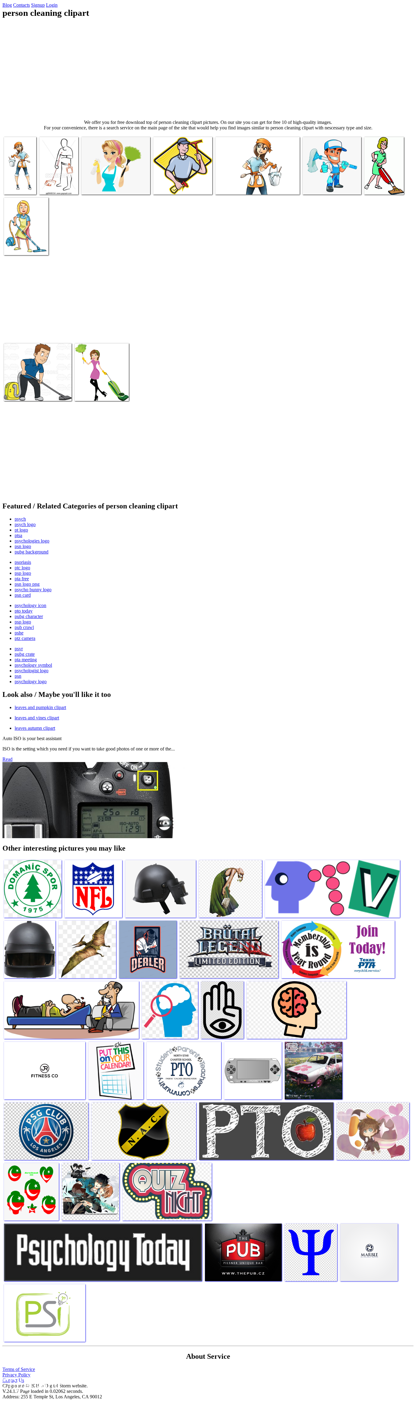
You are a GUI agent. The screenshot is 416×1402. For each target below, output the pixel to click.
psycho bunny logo (33, 589)
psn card (23, 595)
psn (18, 676)
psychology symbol (33, 665)
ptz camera (25, 638)
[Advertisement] (208, 68)
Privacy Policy (16, 1374)
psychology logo (31, 681)
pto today (24, 610)
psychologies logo (32, 540)
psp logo (23, 573)
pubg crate (25, 654)
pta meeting (26, 659)
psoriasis (23, 562)
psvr (19, 648)
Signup (38, 5)
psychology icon (30, 605)
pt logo (21, 529)
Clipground (30, 1383)
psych (20, 519)
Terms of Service (18, 1369)
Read (7, 759)
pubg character (29, 616)
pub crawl (24, 627)
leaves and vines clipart (37, 717)
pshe (19, 632)
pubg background (31, 551)
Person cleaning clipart (102, 186)
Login (52, 5)
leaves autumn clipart (35, 728)
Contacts (21, 5)
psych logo (25, 524)
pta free (22, 578)
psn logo (23, 546)
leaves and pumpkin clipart (40, 707)
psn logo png (27, 584)
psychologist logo (31, 670)
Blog (7, 5)
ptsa (18, 535)
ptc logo (22, 567)
